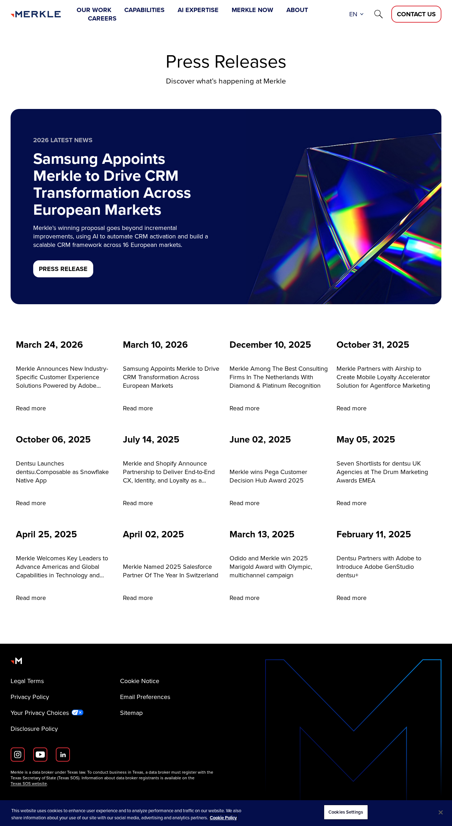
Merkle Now (252, 10)
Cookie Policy (223, 817)
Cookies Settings (345, 812)
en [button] (353, 14)
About (297, 10)
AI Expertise (198, 10)
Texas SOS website (29, 783)
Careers (102, 18)
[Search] (378, 14)
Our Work (94, 10)
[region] (226, 813)
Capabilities (144, 10)
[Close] (440, 812)
